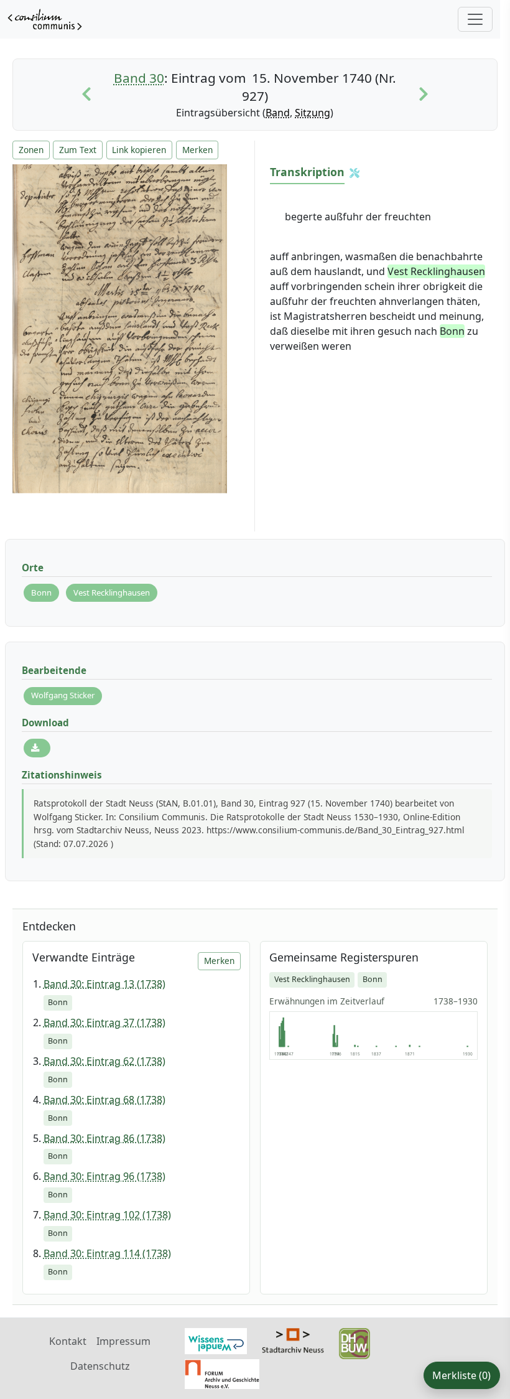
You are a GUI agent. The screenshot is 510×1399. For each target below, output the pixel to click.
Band (278, 112)
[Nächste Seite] (424, 94)
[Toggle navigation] (475, 19)
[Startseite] (44, 19)
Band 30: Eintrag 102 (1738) (107, 1215)
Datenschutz (100, 1366)
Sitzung (312, 112)
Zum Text (77, 150)
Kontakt (67, 1341)
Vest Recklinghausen (111, 592)
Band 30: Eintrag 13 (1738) (104, 984)
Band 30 (139, 78)
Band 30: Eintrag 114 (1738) (107, 1253)
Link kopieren (139, 150)
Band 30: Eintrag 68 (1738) (104, 1100)
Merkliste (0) (461, 1375)
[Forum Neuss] (222, 1373)
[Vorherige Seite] (86, 94)
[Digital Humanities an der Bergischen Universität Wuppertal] (354, 1342)
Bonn (41, 592)
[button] (354, 173)
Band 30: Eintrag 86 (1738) (104, 1138)
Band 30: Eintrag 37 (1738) (104, 1022)
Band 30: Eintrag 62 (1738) (104, 1061)
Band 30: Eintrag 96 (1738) (104, 1176)
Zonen (31, 150)
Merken (197, 150)
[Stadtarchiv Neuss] (293, 1339)
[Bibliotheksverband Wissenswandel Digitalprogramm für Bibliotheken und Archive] (216, 1340)
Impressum (123, 1341)
